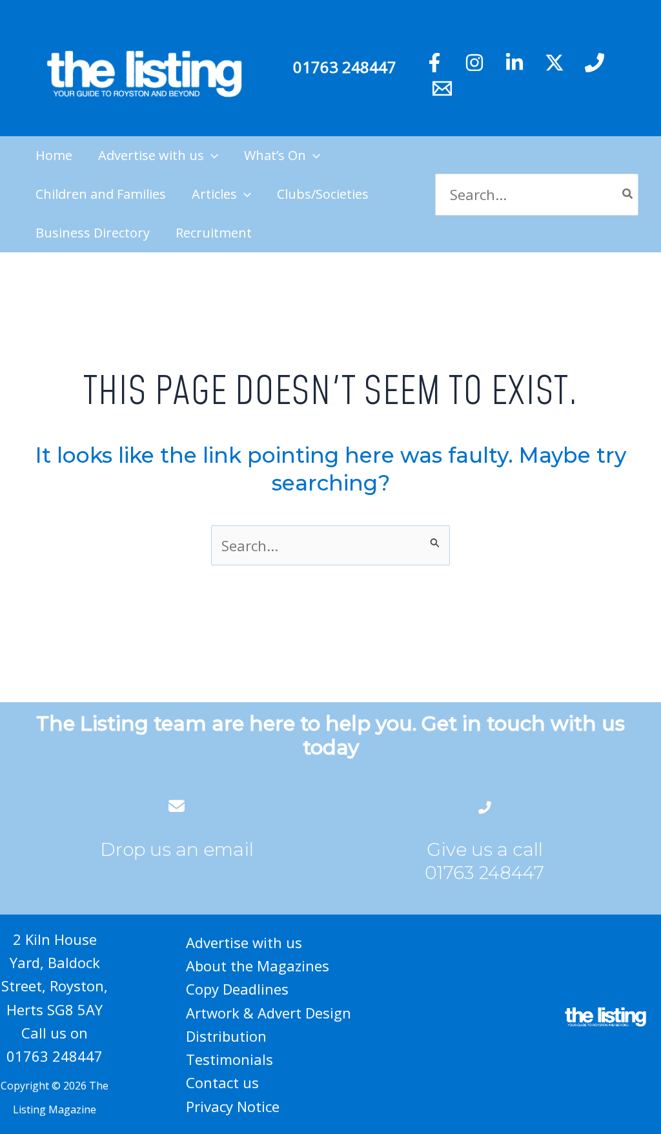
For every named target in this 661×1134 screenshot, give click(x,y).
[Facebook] (434, 62)
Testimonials (229, 1059)
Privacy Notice (233, 1106)
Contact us (222, 1082)
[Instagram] (474, 62)
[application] (211, 155)
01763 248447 (344, 66)
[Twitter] (554, 62)
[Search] (628, 194)
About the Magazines (257, 965)
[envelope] (176, 806)
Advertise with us (244, 942)
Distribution (226, 1036)
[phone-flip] (484, 806)
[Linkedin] (514, 62)
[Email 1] (442, 88)
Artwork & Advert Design (268, 1012)
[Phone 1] (594, 62)
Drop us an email (177, 849)
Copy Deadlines (237, 988)
